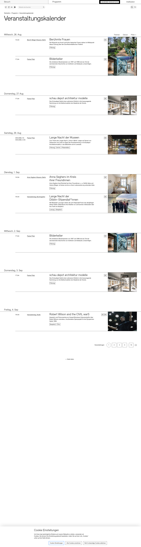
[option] (109, 345)
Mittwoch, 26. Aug (12, 35)
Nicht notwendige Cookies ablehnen (95, 543)
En (135, 7)
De (132, 7)
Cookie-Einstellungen (56, 543)
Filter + (133, 35)
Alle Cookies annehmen (74, 543)
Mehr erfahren (76, 46)
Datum (125, 35)
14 (131, 345)
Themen (117, 35)
